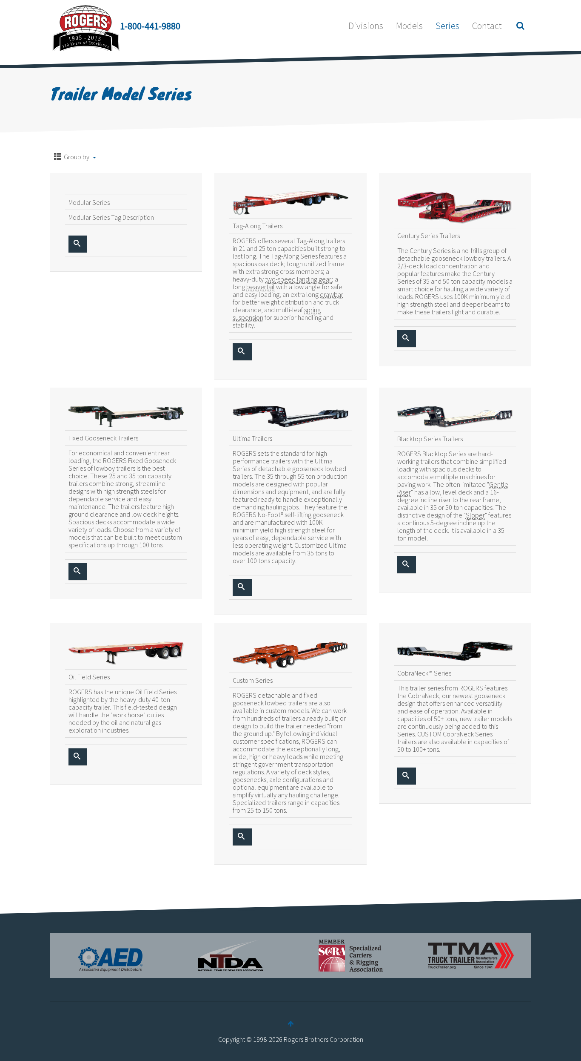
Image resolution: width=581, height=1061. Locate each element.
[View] (77, 244)
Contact (487, 26)
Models (409, 26)
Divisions (365, 26)
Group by (77, 156)
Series (447, 26)
